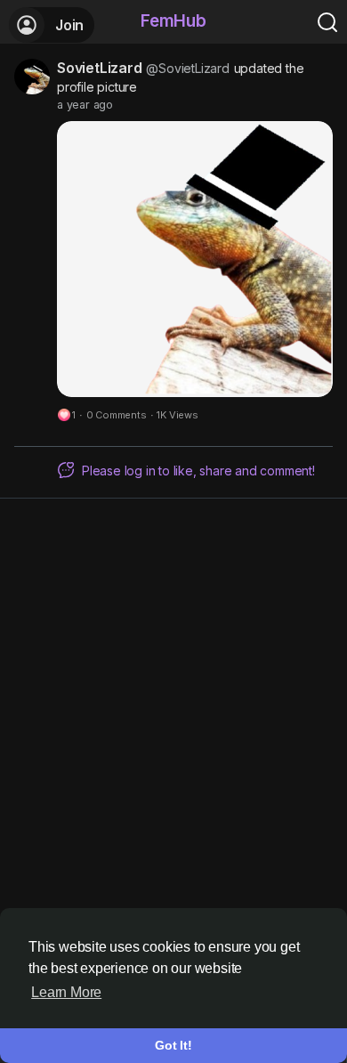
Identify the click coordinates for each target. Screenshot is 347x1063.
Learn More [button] (66, 992)
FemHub (173, 21)
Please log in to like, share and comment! (198, 470)
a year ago (85, 104)
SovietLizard (99, 68)
